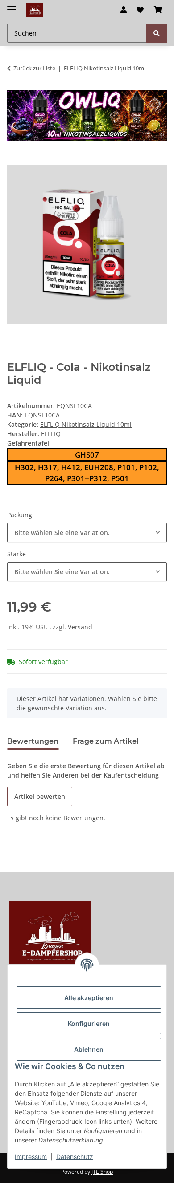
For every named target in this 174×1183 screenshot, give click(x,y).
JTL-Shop (102, 1171)
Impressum (31, 1156)
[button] (124, 10)
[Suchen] (156, 33)
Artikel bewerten (39, 796)
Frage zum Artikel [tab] (106, 741)
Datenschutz (74, 1156)
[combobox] (87, 532)
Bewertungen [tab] (32, 741)
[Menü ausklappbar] (11, 5)
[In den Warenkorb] (14, 160)
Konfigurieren (89, 1023)
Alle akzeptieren (88, 997)
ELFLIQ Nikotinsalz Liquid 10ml (86, 424)
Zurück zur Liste (34, 68)
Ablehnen (89, 1049)
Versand (80, 627)
